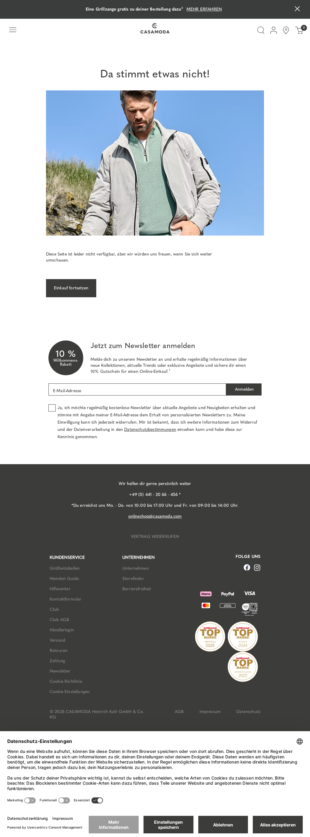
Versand (57, 640)
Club (54, 609)
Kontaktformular (65, 599)
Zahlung (57, 660)
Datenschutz (248, 711)
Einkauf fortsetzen (71, 288)
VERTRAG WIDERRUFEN (155, 536)
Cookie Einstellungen (70, 691)
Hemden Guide (64, 578)
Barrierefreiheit (136, 588)
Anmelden (244, 389)
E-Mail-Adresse (67, 390)
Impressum (210, 711)
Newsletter (60, 671)
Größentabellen (65, 568)
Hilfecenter (60, 588)
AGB (179, 711)
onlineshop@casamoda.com (155, 516)
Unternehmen (135, 568)
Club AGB (59, 619)
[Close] (297, 9)
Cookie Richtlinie (66, 681)
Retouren (59, 650)
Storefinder (133, 578)
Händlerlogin (62, 630)
